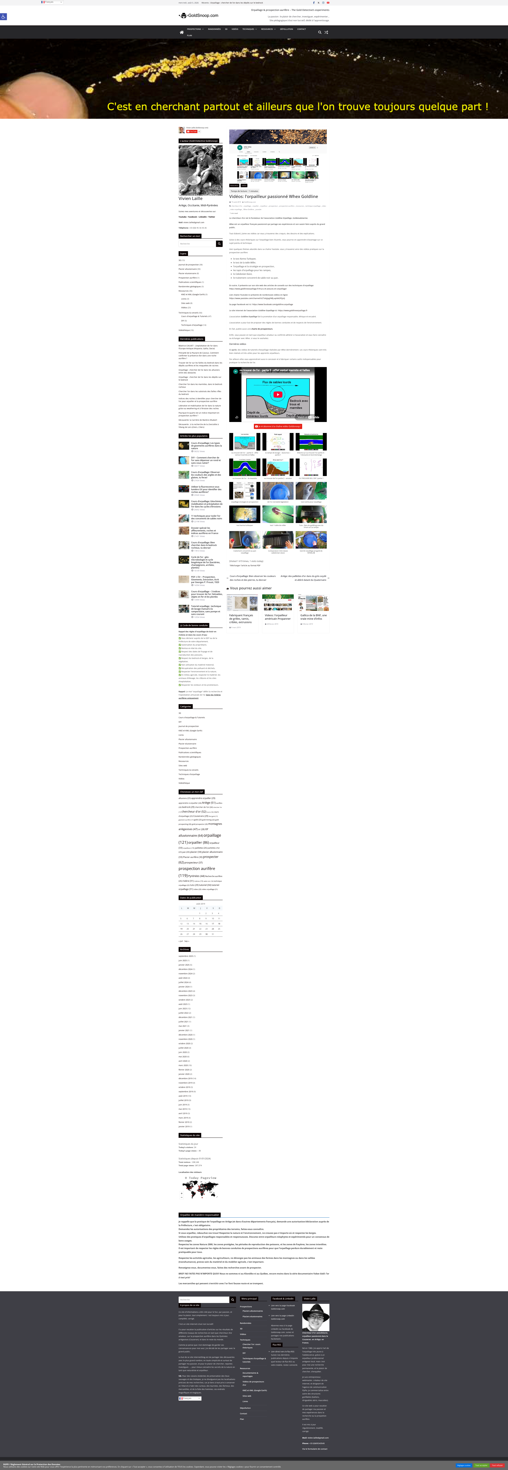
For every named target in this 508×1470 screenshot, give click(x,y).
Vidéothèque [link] (184, 330)
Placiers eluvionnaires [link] (252, 1316)
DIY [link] (182, 320)
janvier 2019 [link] (184, 1126)
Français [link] (187, 1398)
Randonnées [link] (214, 29)
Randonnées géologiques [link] (190, 286)
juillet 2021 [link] (183, 1021)
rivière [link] (188, 880)
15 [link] (200, 923)
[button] (202, 29)
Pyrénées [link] (196, 876)
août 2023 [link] (183, 1004)
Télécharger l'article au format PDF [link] (245, 565)
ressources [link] (300, 206)
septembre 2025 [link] (186, 956)
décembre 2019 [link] (185, 1078)
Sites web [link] (185, 303)
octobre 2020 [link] (184, 1043)
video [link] (324, 206)
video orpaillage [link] (236, 209)
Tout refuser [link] (497, 1465)
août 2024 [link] (183, 978)
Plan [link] (189, 35)
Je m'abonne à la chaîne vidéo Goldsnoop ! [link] (280, 426)
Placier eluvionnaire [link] (187, 273)
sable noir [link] (208, 881)
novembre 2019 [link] (185, 1083)
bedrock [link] (188, 807)
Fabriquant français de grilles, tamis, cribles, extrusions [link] (241, 618)
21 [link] (194, 929)
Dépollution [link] (286, 29)
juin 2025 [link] (183, 960)
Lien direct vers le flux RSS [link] (282, 1351)
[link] (3, 16)
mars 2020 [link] (183, 1065)
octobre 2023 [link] (184, 999)
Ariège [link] (209, 803)
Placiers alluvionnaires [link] (253, 1311)
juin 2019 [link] (183, 1104)
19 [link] (181, 929)
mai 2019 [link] (183, 1109)
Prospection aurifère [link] (188, 277)
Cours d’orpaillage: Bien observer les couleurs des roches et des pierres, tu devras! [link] (253, 578)
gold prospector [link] (200, 824)
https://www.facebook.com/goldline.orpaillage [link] (272, 304)
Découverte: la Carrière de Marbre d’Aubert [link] (198, 420)
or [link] (201, 829)
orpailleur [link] (263, 206)
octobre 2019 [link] (184, 1087)
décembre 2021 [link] (185, 1017)
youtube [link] (258, 209)
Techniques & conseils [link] (188, 312)
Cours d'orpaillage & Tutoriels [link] (194, 316)
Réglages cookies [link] (464, 1465)
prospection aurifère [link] (286, 206)
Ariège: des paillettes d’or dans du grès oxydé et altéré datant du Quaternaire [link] (303, 578)
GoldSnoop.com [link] (250, 202)
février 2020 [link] (184, 1069)
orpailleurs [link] (188, 848)
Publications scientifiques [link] (190, 282)
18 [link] (219, 923)
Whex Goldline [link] (248, 209)
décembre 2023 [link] (185, 991)
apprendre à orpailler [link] (190, 803)
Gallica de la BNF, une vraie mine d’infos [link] (313, 616)
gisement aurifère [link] (186, 820)
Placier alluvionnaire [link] (188, 269)
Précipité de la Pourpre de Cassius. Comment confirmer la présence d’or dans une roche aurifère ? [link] (236, 4)
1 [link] (199, 913)
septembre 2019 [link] (186, 1091)
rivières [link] (198, 881)
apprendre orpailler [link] (203, 798)
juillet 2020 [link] (183, 1048)
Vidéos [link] (235, 29)
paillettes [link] (201, 847)
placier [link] (196, 851)
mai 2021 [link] (183, 1026)
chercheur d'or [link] (236, 206)
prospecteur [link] (273, 206)
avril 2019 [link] (183, 1113)
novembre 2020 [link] (185, 1039)
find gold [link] (213, 816)
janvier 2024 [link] (184, 986)
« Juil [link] (181, 941)
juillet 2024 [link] (183, 982)
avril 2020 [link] (183, 1061)
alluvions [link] (185, 798)
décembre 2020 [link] (185, 1034)
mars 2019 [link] (183, 1117)
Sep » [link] (186, 941)
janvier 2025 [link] (184, 965)
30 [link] (206, 934)
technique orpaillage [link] (313, 206)
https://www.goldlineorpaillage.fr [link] (292, 310)
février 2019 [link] (184, 1122)
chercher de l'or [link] (204, 807)
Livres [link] (183, 299)
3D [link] (226, 29)
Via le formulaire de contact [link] (314, 1449)
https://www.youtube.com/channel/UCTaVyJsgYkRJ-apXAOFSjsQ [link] (257, 298)
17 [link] (213, 923)
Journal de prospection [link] (189, 264)
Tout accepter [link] (481, 1465)
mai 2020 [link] (183, 1056)
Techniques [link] (248, 29)
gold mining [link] (208, 820)
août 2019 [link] (183, 1096)
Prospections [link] (194, 29)
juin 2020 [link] (183, 1052)
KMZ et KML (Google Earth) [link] (193, 294)
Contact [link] (301, 29)
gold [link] (198, 819)
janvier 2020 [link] (184, 1074)
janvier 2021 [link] (184, 1030)
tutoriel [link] (205, 884)
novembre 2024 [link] (185, 973)
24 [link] (213, 929)
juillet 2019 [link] (183, 1100)
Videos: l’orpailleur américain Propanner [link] (278, 616)
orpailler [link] (256, 206)
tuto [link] (194, 885)
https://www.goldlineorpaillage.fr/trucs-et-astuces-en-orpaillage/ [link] (258, 288)
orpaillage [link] (247, 206)
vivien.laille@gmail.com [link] (193, 222)
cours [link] (210, 812)
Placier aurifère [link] (193, 857)
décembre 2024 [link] (185, 969)
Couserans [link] (200, 816)
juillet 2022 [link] (183, 1013)
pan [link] (186, 852)
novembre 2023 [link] (185, 995)
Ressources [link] (267, 29)
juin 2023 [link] (183, 1008)
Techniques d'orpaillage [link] (192, 325)
